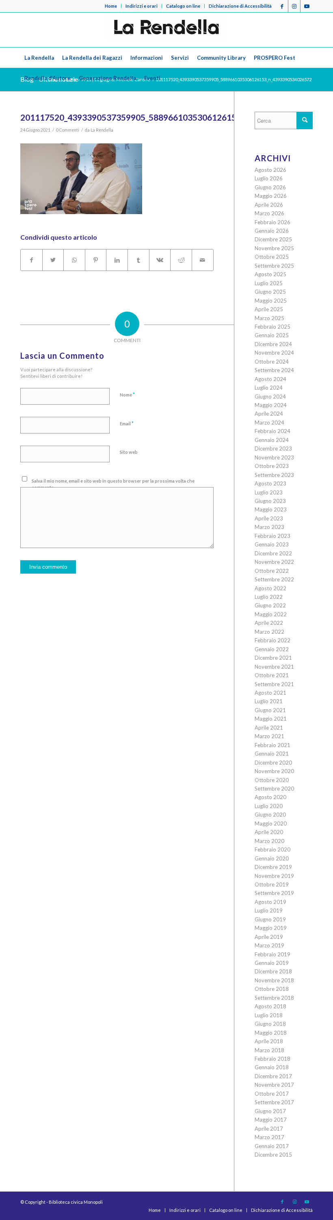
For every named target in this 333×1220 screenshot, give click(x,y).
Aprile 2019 (269, 937)
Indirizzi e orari (141, 6)
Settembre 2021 (274, 684)
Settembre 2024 (274, 370)
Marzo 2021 (269, 736)
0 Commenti (67, 130)
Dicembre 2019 (273, 867)
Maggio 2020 (271, 823)
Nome (127, 394)
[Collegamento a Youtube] (307, 6)
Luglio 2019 (269, 910)
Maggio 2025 (271, 300)
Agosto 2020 (270, 797)
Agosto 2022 (270, 588)
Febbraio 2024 (272, 431)
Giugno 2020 (270, 814)
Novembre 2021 (274, 666)
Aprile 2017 (269, 1128)
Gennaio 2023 (272, 544)
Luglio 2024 (269, 387)
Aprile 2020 (269, 832)
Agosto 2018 (270, 1006)
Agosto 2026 (270, 170)
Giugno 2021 (270, 710)
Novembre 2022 (274, 562)
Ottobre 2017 (272, 1093)
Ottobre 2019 (272, 884)
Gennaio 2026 (272, 231)
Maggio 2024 (271, 405)
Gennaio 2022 (272, 649)
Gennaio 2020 (272, 858)
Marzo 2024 (269, 422)
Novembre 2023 (274, 457)
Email (127, 423)
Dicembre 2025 (273, 239)
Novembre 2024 (274, 352)
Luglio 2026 (269, 178)
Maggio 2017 (271, 1119)
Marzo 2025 (269, 318)
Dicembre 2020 (273, 762)
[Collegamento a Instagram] (294, 6)
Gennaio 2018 (272, 1067)
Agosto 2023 (270, 483)
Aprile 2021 (269, 727)
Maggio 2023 (271, 509)
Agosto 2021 (270, 692)
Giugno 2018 (270, 1024)
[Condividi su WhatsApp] (74, 260)
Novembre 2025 (274, 248)
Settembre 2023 (274, 475)
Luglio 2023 (269, 492)
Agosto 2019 (270, 902)
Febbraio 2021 (272, 745)
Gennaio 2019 (272, 963)
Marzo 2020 (269, 841)
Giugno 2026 (270, 187)
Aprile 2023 (269, 518)
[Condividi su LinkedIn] (117, 260)
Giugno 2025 (270, 291)
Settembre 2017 (274, 1102)
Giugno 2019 (270, 919)
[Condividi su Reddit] (181, 260)
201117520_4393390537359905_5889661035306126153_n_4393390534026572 (175, 117)
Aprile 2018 (269, 1041)
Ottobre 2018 (272, 989)
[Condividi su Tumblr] (138, 260)
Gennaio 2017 (272, 1146)
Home (111, 6)
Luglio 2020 (269, 806)
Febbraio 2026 (272, 222)
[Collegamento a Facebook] (282, 6)
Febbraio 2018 (272, 1058)
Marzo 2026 (269, 213)
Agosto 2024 (270, 379)
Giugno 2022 (270, 605)
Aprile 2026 (269, 205)
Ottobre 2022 (272, 571)
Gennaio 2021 (272, 753)
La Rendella (102, 130)
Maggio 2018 (271, 1032)
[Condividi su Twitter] (53, 260)
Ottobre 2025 (272, 257)
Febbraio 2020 (272, 849)
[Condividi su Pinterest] (95, 260)
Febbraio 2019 (272, 954)
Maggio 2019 (271, 928)
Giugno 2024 (270, 396)
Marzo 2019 (269, 945)
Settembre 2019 (274, 893)
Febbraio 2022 (272, 640)
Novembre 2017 (274, 1084)
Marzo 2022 (269, 631)
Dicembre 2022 (273, 553)
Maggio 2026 (271, 196)
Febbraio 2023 (272, 536)
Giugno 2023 (270, 501)
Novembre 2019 (274, 876)
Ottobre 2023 (272, 466)
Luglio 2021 (269, 701)
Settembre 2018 (274, 998)
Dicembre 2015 (273, 1154)
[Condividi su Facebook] (31, 260)
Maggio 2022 (271, 614)
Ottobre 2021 (272, 675)
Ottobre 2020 (272, 780)
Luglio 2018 (269, 1015)
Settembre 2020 (274, 788)
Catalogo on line (183, 6)
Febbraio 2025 (272, 326)
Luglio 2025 (269, 283)
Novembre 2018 (274, 980)
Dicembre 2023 (273, 448)
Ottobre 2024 (272, 361)
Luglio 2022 (269, 597)
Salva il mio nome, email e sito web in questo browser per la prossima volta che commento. (113, 484)
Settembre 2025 (274, 265)
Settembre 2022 (274, 579)
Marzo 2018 (269, 1050)
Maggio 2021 (271, 718)
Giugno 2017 (270, 1111)
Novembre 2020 (274, 771)
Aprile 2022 (269, 623)
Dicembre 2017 (273, 1076)
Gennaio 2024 (272, 440)
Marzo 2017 (269, 1137)
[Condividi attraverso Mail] (202, 260)
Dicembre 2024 (273, 344)
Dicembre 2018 (273, 971)
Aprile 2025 (269, 309)
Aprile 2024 (269, 413)
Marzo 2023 (269, 527)
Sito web (129, 452)
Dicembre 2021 (273, 657)
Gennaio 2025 (272, 335)
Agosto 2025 (270, 274)
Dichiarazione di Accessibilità (240, 6)
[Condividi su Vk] (160, 260)
